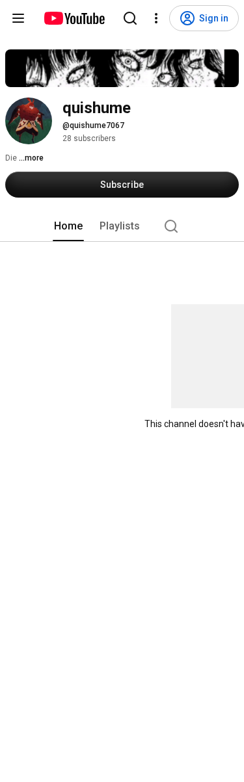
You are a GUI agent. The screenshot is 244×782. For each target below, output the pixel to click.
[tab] (68, 226)
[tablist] (122, 226)
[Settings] (156, 18)
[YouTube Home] (74, 18)
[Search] (130, 18)
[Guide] (18, 18)
